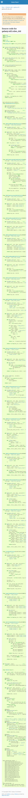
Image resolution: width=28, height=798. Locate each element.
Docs (3, 7)
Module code (9, 7)
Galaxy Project (15, 2)
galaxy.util (16, 7)
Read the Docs (5, 795)
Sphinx (9, 794)
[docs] (24, 102)
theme (16, 794)
